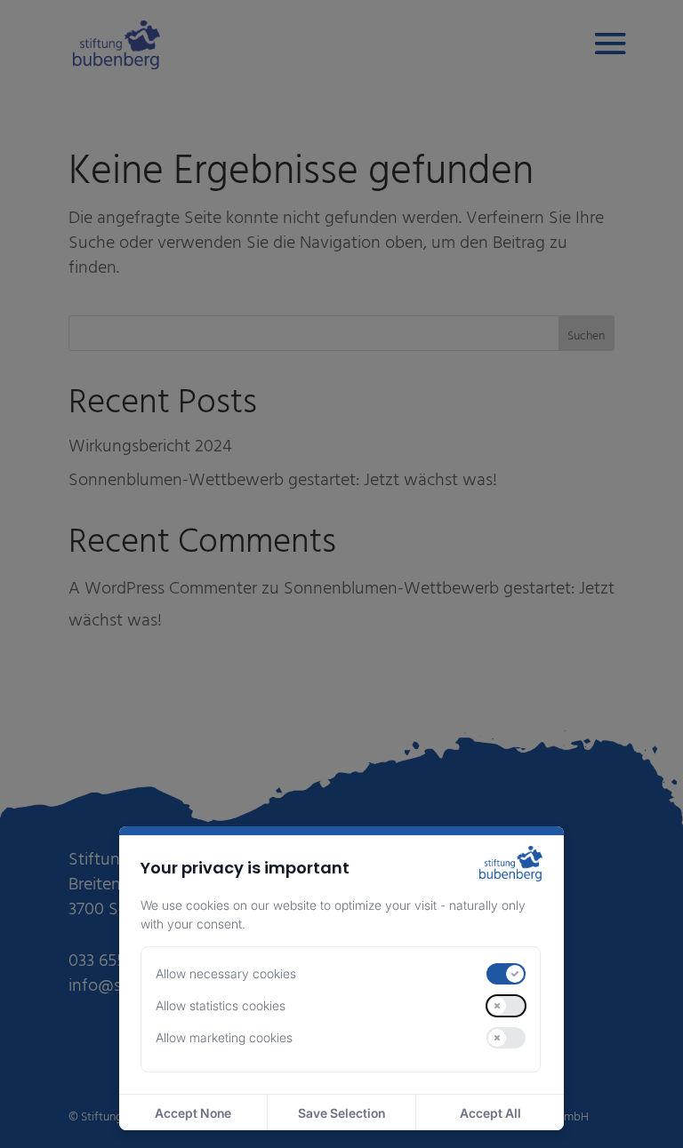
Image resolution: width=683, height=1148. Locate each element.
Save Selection (341, 1112)
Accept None (193, 1112)
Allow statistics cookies (220, 1005)
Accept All (490, 1112)
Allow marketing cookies (224, 1037)
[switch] (506, 974)
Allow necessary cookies (226, 973)
